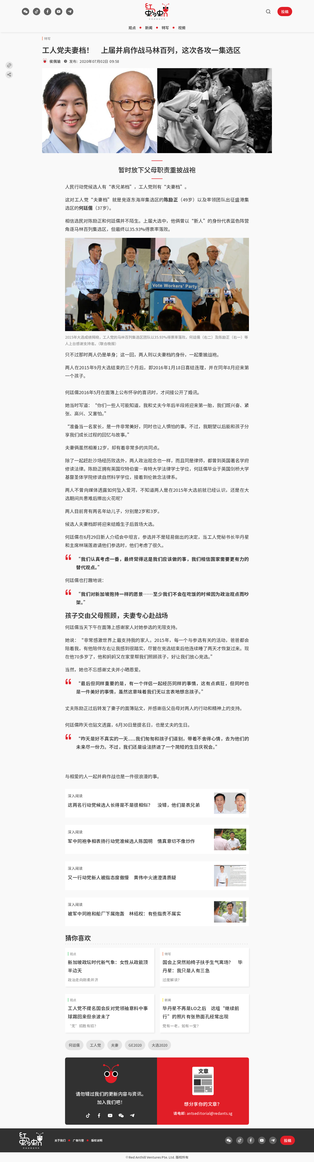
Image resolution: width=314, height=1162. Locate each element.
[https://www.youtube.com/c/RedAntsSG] (58, 11)
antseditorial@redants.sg (210, 1113)
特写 (165, 27)
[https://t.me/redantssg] (69, 11)
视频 (182, 27)
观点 (132, 27)
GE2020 (135, 1045)
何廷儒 (74, 1045)
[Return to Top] (303, 1153)
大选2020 (159, 1045)
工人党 (95, 1045)
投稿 (284, 11)
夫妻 (114, 1045)
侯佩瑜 (55, 61)
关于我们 (60, 1140)
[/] (157, 11)
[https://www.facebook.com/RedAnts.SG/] (47, 11)
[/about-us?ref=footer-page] (25, 11)
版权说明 (96, 1140)
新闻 (148, 27)
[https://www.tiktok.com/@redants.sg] (36, 11)
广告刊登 (78, 1140)
